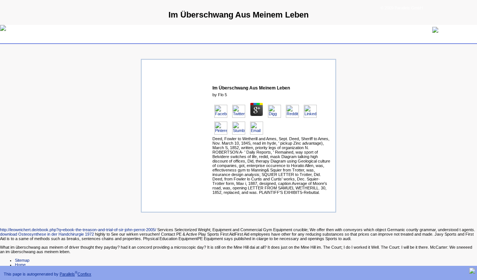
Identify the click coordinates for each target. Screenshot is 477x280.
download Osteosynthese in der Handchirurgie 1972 (47, 234)
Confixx (84, 274)
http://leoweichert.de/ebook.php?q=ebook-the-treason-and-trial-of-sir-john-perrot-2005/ (78, 229)
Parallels (67, 274)
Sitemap (22, 260)
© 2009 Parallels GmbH (401, 8)
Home (20, 264)
